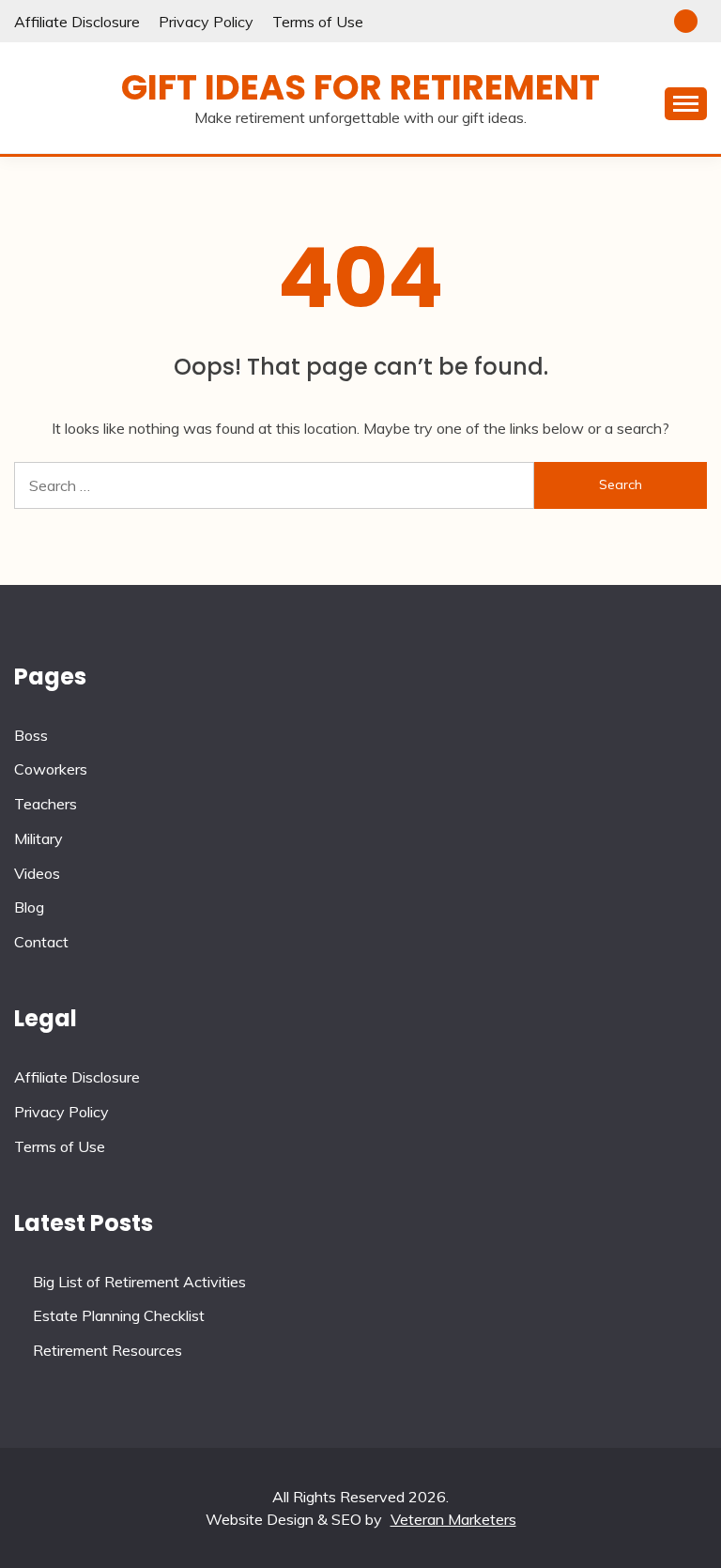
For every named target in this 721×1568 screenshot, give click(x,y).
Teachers (45, 803)
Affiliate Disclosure (77, 21)
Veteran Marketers (453, 1519)
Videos (37, 873)
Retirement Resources (107, 1350)
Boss (31, 735)
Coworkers (50, 769)
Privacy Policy (206, 21)
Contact (41, 941)
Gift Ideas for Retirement (360, 87)
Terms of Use (317, 21)
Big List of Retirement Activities (139, 1281)
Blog (29, 907)
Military (38, 838)
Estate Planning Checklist (119, 1315)
